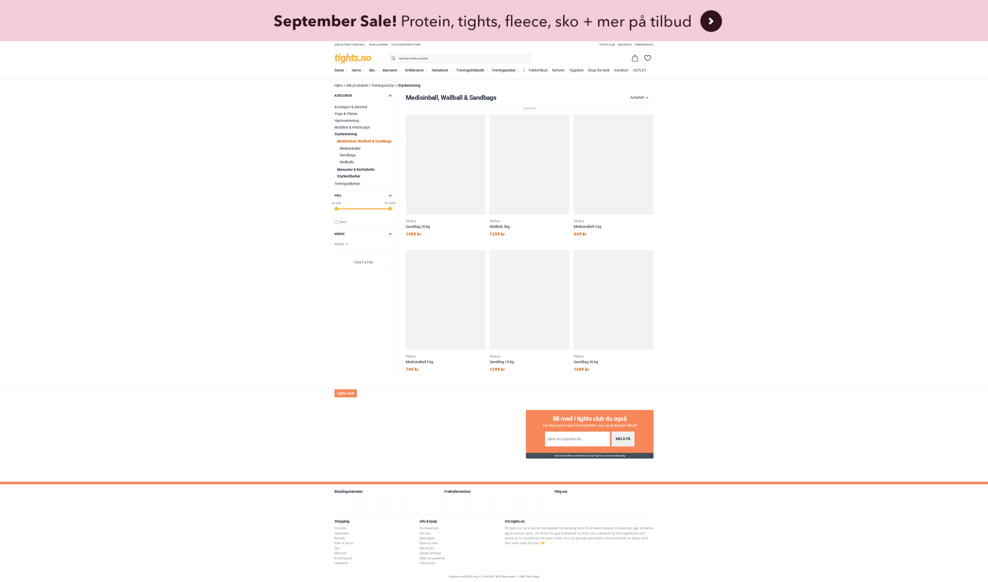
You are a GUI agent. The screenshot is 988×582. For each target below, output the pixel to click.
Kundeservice (644, 44)
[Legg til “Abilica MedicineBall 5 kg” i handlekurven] (398, 266)
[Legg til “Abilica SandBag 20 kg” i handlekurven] (398, 131)
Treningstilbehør (347, 184)
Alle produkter (357, 85)
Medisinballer (350, 148)
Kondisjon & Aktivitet (350, 107)
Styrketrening (409, 85)
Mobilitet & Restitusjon (352, 127)
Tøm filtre (363, 262)
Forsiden (340, 528)
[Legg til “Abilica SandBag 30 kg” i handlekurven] (566, 266)
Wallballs (347, 162)
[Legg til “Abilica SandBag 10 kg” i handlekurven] (482, 266)
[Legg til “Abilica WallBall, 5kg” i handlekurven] (482, 131)
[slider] (336, 209)
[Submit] (393, 59)
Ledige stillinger (430, 553)
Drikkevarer (414, 70)
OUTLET (639, 70)
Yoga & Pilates (345, 114)
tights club (607, 44)
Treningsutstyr (504, 70)
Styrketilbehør (348, 176)
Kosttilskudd (343, 558)
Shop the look (599, 70)
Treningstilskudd (470, 70)
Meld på (623, 439)
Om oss (425, 533)
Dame (339, 70)
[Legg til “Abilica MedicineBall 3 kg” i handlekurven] (566, 131)
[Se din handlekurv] (635, 58)
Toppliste (576, 70)
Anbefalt (637, 97)
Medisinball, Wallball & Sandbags (364, 141)
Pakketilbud (538, 70)
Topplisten (341, 533)
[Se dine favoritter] (648, 58)
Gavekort (621, 70)
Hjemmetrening (346, 121)
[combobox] (460, 58)
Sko (372, 70)
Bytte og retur (429, 543)
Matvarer (390, 70)
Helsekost (440, 70)
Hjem (338, 85)
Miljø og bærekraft (432, 558)
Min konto (625, 44)
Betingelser (427, 538)
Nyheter (558, 70)
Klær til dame (343, 543)
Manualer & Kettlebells (356, 169)
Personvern (427, 563)
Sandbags (348, 155)
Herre (356, 70)
